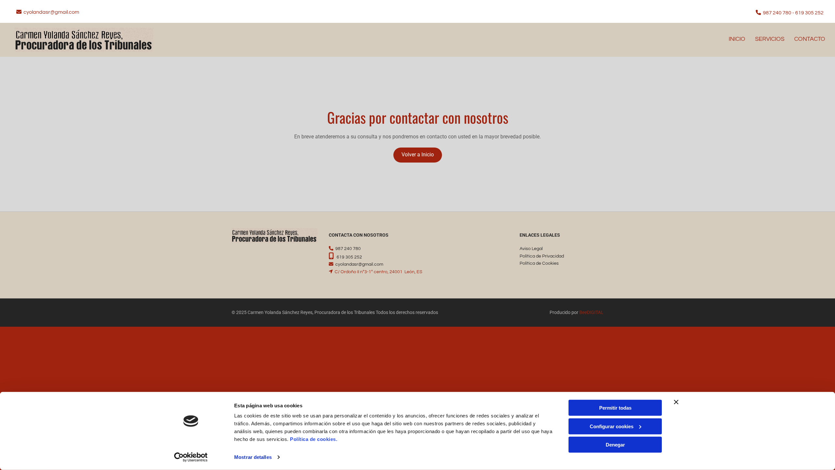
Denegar (615, 444)
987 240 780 (777, 12)
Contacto (809, 39)
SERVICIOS (769, 39)
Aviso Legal (531, 248)
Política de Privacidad (542, 256)
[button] (417, 155)
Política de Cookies (539, 263)
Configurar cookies (611, 426)
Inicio (737, 39)
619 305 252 (809, 12)
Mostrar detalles (253, 457)
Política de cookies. (313, 439)
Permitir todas (615, 408)
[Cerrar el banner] (676, 402)
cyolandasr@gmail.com (51, 12)
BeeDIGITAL (591, 312)
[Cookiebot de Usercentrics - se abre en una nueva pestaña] (191, 457)
